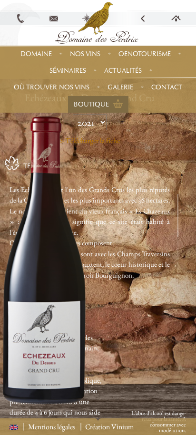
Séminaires (67, 71)
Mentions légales (51, 427)
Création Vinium (109, 427)
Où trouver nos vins (51, 87)
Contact (166, 87)
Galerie (120, 87)
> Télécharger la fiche (89, 140)
